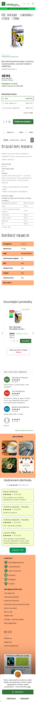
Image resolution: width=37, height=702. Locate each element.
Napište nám (8, 616)
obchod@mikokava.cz (16, 563)
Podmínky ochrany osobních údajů (16, 604)
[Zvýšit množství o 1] (9, 122)
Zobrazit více (18, 550)
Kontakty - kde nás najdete (14, 619)
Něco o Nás (8, 612)
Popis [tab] (5, 140)
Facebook (11, 575)
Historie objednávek (11, 646)
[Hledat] (24, 4)
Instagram (12, 579)
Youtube (11, 584)
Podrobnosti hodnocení (10, 57)
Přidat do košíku (22, 121)
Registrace (8, 642)
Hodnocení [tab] (14, 140)
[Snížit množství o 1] (4, 122)
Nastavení (24, 698)
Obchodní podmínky (11, 597)
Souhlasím (19, 692)
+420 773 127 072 (14, 571)
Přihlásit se (8, 638)
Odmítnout (11, 698)
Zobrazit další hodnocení (24, 430)
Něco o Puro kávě (10, 608)
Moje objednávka (10, 623)
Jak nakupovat (9, 593)
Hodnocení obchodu (18, 480)
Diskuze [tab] (23, 140)
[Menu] (3, 4)
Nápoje (23, 244)
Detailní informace (8, 69)
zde (29, 687)
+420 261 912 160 (14, 567)
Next (33, 333)
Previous (2, 333)
